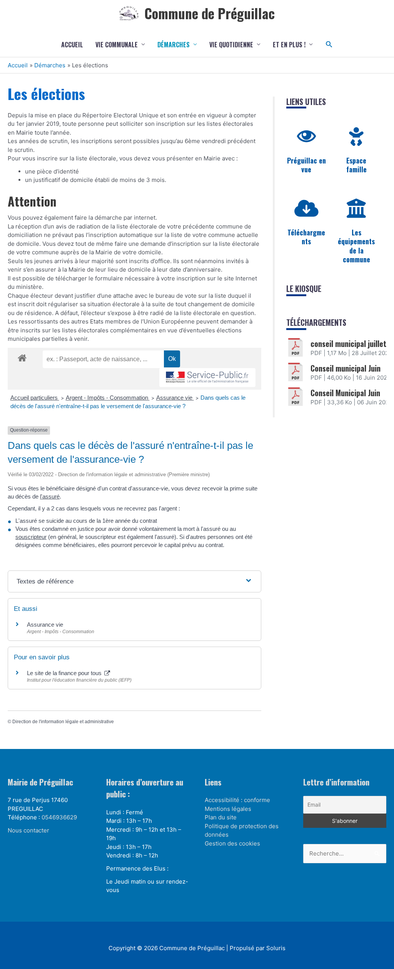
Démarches (173, 44)
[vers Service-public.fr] (207, 377)
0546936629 (59, 817)
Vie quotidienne (231, 44)
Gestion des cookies (232, 843)
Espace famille (356, 164)
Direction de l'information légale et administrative (63, 721)
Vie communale (116, 44)
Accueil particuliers (34, 397)
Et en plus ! (289, 44)
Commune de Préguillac (209, 13)
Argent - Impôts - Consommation (108, 397)
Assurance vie (175, 397)
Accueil (72, 44)
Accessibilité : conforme (237, 800)
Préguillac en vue (306, 164)
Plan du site (221, 817)
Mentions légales (228, 808)
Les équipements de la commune (356, 245)
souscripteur (31, 537)
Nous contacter (28, 830)
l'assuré (50, 496)
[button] (329, 44)
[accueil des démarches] (22, 356)
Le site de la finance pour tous (65, 673)
